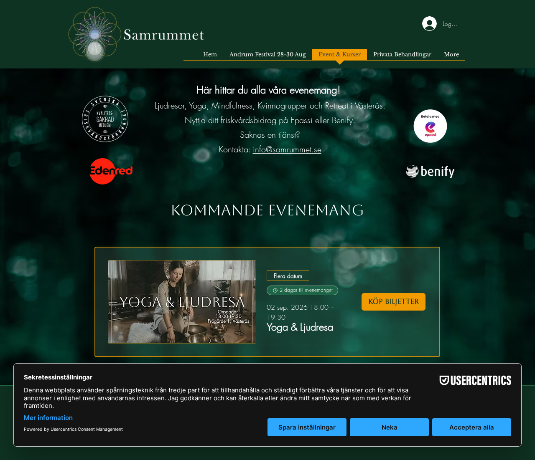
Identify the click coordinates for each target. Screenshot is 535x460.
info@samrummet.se (287, 149)
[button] (300, 327)
